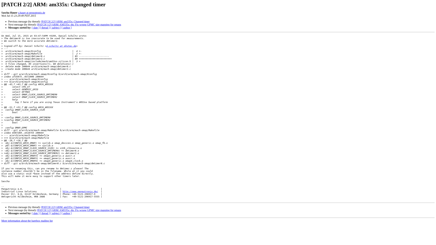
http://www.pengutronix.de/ (80, 191)
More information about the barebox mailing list (27, 220)
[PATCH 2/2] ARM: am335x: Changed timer (65, 21)
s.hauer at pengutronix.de (31, 12)
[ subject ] (55, 27)
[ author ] (67, 27)
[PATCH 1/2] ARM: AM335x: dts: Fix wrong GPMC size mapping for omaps (79, 24)
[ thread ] (45, 27)
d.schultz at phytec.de (61, 46)
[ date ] (35, 27)
